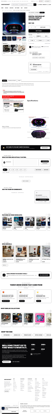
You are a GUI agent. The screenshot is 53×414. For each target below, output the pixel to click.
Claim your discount (26, 214)
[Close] (40, 191)
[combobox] (14, 204)
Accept (34, 410)
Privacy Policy (31, 407)
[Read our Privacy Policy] (39, 209)
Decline (45, 410)
